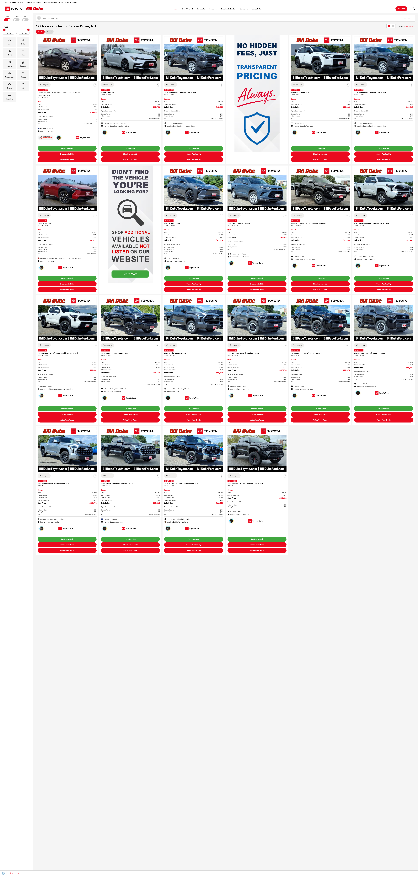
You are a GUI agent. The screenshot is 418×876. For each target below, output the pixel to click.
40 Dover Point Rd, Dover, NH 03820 (64, 2)
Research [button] (243, 9)
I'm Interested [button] (67, 148)
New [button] (176, 9)
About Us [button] (256, 9)
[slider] (4, 30)
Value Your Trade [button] (67, 159)
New (7, 16)
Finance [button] (213, 9)
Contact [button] (401, 8)
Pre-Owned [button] (187, 9)
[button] (413, 8)
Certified (16, 16)
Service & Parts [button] (228, 9)
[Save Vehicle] (95, 85)
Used (25, 16)
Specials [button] (201, 9)
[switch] (7, 18)
